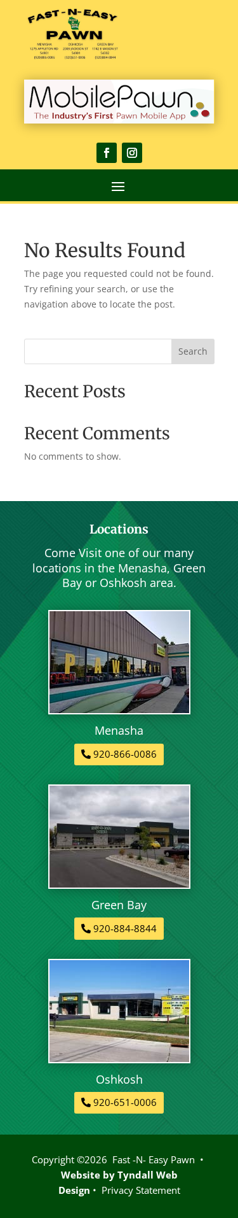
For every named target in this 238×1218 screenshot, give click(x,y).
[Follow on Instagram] (132, 153)
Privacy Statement (141, 1190)
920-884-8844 (125, 928)
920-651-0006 (125, 1102)
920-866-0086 (125, 753)
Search (193, 351)
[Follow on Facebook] (106, 153)
